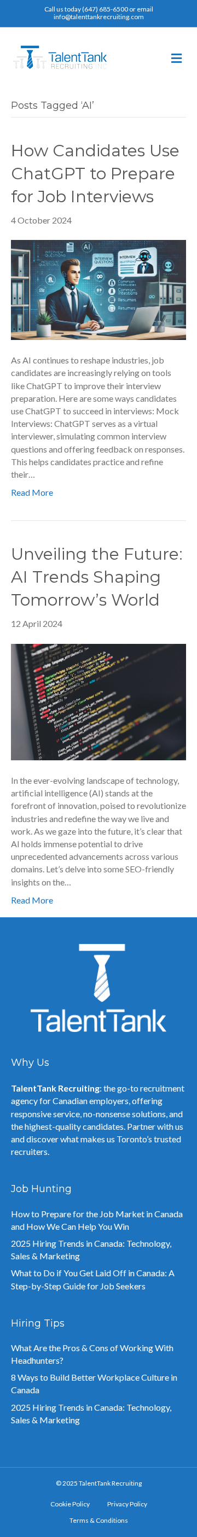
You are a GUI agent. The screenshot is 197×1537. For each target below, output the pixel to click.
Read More (32, 492)
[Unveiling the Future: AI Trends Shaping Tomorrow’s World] (98, 700)
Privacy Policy (127, 1504)
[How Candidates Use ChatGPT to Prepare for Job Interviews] (98, 289)
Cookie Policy (70, 1504)
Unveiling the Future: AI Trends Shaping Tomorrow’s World (97, 577)
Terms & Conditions (98, 1520)
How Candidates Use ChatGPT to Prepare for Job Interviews (95, 173)
